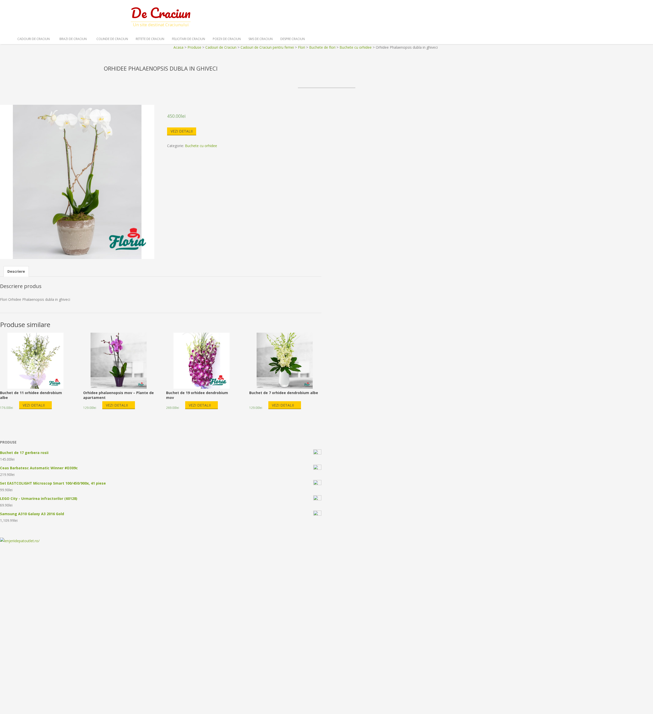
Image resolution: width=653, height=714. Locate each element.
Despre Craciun (292, 39)
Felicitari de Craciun (188, 39)
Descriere (16, 271)
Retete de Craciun (150, 39)
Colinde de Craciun (112, 39)
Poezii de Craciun (227, 39)
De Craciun (161, 13)
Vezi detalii (182, 131)
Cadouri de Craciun (33, 39)
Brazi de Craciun (73, 39)
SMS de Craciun (260, 39)
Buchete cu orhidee (201, 145)
